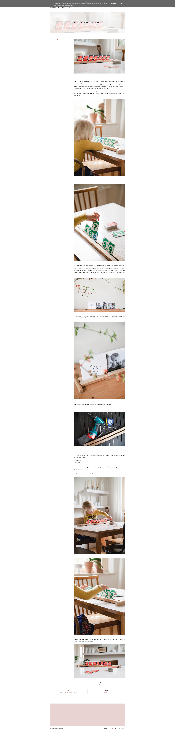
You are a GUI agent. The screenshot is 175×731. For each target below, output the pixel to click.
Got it (120, 3)
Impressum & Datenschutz (56, 728)
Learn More (114, 3)
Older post (107, 692)
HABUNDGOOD (111, 728)
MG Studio (122, 728)
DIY (52, 37)
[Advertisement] (135, 714)
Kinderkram (56, 37)
